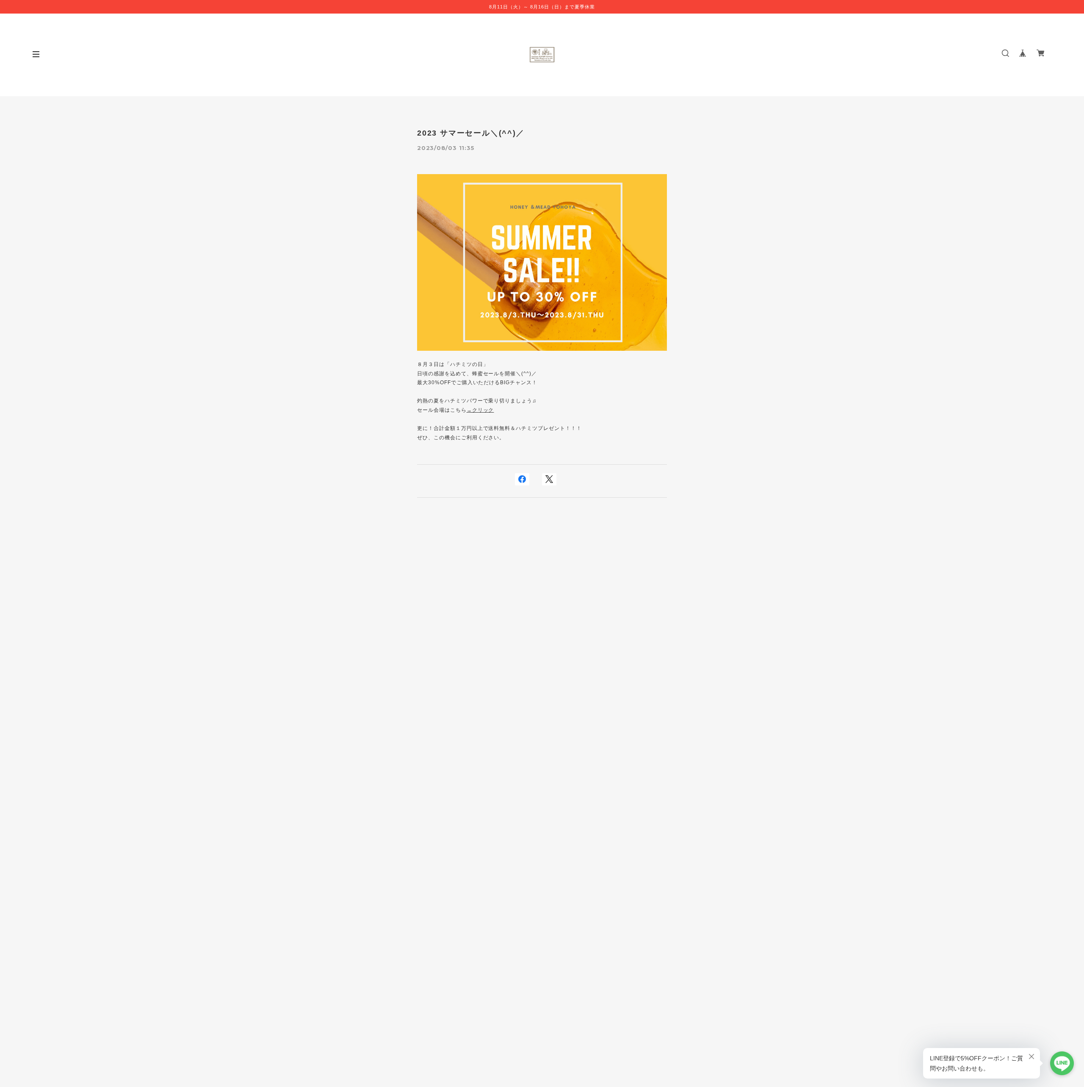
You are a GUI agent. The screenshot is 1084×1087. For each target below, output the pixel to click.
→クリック (480, 410)
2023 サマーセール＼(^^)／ (471, 133)
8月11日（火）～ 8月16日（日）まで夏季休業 (542, 6)
